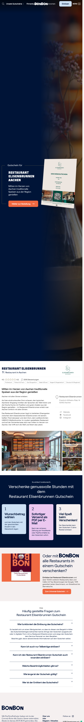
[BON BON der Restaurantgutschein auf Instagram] (73, 716)
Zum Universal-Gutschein (55, 591)
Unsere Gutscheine (14, 4)
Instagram (66, 418)
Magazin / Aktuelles (50, 721)
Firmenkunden (33, 4)
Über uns (46, 716)
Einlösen (65, 4)
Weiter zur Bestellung (21, 204)
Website (66, 412)
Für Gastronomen (48, 4)
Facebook (66, 415)
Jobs (44, 718)
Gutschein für (15, 165)
